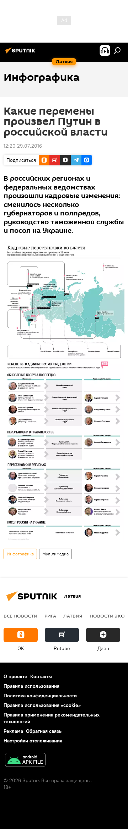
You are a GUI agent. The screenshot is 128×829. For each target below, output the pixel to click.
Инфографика (20, 553)
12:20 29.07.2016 (23, 146)
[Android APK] (25, 761)
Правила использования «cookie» (42, 705)
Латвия (72, 616)
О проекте (15, 676)
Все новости (20, 616)
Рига (50, 616)
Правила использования (31, 686)
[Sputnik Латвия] (21, 53)
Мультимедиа (55, 553)
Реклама (13, 731)
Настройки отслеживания (33, 740)
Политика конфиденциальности (40, 695)
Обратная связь (44, 731)
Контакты (41, 676)
